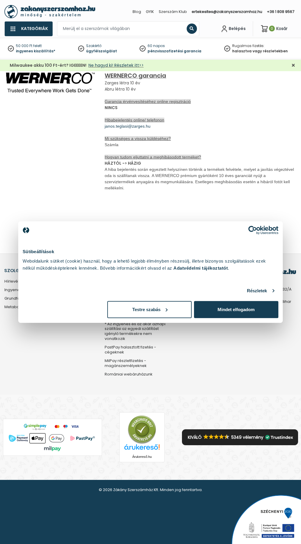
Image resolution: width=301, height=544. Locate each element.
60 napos (156, 45)
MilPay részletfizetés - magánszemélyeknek (126, 363)
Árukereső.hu (142, 456)
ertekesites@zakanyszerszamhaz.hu (227, 11)
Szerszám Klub (173, 11)
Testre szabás (146, 309)
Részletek (257, 290)
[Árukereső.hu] (142, 429)
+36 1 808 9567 (280, 11)
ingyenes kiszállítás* (35, 51)
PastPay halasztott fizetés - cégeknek (130, 350)
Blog (137, 11)
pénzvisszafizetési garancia (174, 51)
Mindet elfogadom (236, 309)
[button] (240, 437)
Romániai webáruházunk (129, 374)
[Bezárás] (293, 65)
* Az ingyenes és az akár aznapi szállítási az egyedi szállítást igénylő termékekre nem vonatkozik (135, 332)
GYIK (150, 11)
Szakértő (93, 45)
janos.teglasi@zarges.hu (127, 126)
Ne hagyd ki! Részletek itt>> (116, 65)
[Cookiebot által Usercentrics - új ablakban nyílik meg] (252, 230)
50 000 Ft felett (29, 45)
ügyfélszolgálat (101, 51)
